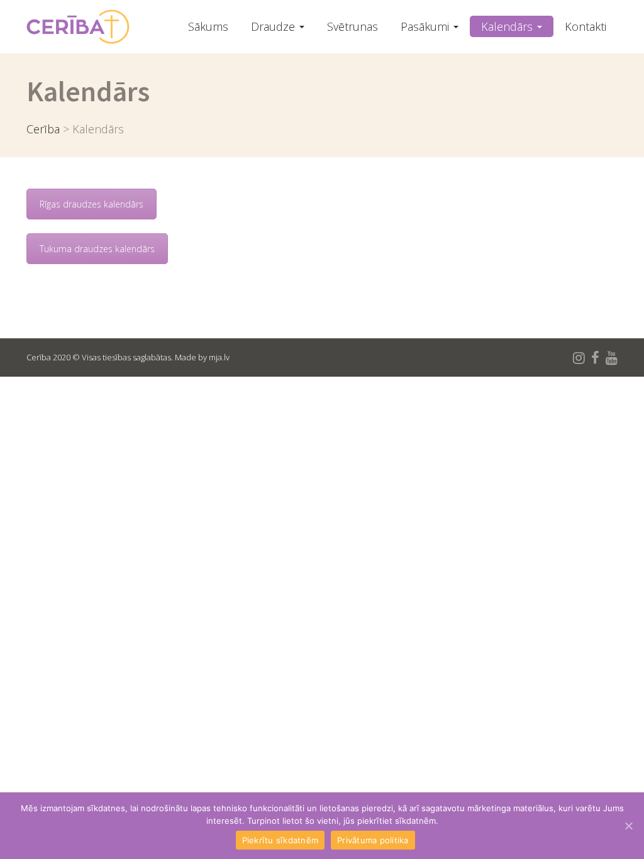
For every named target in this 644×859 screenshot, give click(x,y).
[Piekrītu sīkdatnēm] (628, 825)
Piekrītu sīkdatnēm (280, 840)
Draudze (274, 26)
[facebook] (595, 357)
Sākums (208, 26)
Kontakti (585, 26)
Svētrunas (352, 26)
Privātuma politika (373, 840)
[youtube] (612, 357)
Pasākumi (426, 26)
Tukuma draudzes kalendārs (97, 249)
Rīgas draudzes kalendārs (91, 204)
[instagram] (579, 357)
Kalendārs (508, 26)
